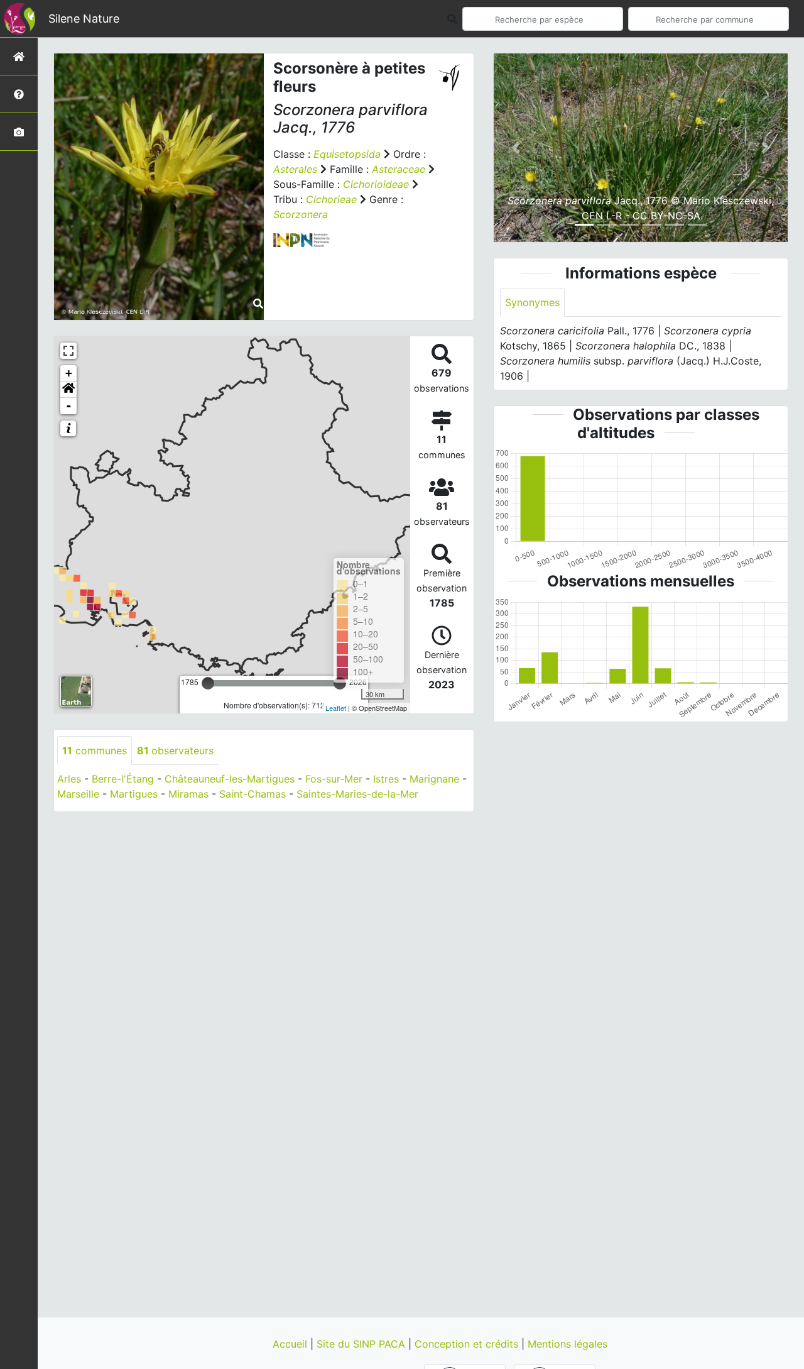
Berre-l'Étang (123, 778)
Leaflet (335, 708)
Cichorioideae (376, 184)
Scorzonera (300, 214)
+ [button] (68, 373)
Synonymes (532, 302)
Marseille (78, 794)
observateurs (175, 750)
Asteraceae (398, 169)
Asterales (295, 169)
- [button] (68, 405)
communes (94, 750)
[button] (68, 390)
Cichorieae (331, 199)
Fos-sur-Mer (333, 778)
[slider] (208, 683)
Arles (69, 778)
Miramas (188, 794)
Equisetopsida (347, 154)
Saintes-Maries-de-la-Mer (357, 794)
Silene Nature (83, 18)
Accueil (291, 1344)
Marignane (434, 778)
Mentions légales (567, 1344)
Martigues (134, 794)
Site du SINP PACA (362, 1344)
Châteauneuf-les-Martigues (230, 778)
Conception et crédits (468, 1344)
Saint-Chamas (252, 794)
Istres (386, 778)
